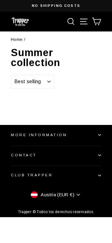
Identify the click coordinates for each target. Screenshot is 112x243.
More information (39, 135)
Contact (24, 155)
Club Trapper (32, 175)
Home (16, 39)
